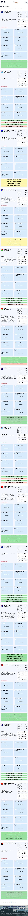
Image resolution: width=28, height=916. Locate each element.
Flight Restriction (24, 22)
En (26, 2)
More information (4, 27)
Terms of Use (6, 906)
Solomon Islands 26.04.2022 (9, 131)
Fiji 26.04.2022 (7, 72)
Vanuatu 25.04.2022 (7, 250)
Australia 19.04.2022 (7, 606)
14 (13, 902)
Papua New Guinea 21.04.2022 (9, 487)
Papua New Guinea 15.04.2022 (9, 784)
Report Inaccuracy (6, 908)
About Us (14, 906)
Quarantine (23, 83)
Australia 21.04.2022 (7, 369)
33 (19, 902)
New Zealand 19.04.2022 (7, 547)
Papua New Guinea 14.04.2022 (9, 844)
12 (9, 902)
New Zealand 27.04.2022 (7, 12)
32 (17, 902)
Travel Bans (15, 2)
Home (2, 6)
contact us (11, 914)
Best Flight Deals (21, 908)
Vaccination (23, 26)
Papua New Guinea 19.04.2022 (9, 665)
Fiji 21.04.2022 (6, 428)
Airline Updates (24, 19)
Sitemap (14, 908)
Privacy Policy (21, 906)
